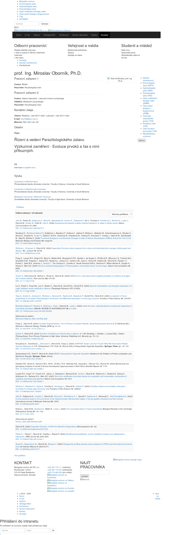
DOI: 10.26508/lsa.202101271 (28, 449)
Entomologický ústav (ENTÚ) (149, 84)
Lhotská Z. (39, 396)
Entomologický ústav (27, 4)
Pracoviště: (19, 87)
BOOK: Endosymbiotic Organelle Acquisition (72, 353)
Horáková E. (39, 409)
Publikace (20, 207)
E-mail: (17, 119)
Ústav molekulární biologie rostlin (32, 11)
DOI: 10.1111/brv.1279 (25, 414)
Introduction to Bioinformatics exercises (30, 189)
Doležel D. (80, 386)
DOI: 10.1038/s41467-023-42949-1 (30, 381)
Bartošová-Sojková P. (35, 233)
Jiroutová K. (36, 296)
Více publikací (19, 455)
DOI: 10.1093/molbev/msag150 (28, 243)
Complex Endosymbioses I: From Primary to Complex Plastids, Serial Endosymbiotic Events (75, 323)
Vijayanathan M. (30, 444)
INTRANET (23, 19)
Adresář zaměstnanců (28, 62)
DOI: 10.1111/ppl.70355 (25, 291)
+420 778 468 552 (54, 472)
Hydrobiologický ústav (28, 6)
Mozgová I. (52, 444)
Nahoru (142, 140)
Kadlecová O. (37, 220)
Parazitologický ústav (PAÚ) (149, 94)
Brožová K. (116, 220)
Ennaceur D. (30, 248)
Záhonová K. (45, 343)
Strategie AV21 (25, 503)
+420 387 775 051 (54, 469)
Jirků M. (19, 220)
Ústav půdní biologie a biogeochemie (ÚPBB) (148, 109)
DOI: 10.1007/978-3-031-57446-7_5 (30, 348)
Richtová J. (20, 248)
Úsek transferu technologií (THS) (150, 129)
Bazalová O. (30, 386)
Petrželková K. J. (70, 396)
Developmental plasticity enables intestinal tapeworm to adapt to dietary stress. (86, 223)
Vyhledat (44, 23)
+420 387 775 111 (54, 467)
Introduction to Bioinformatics (26, 181)
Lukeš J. (125, 220)
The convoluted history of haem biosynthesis (84, 409)
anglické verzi (29, 167)
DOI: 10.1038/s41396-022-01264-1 (30, 439)
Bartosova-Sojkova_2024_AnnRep (31, 318)
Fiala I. (56, 306)
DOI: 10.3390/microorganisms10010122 (32, 429)
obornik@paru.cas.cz (29, 119)
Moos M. (47, 220)
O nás (21, 498)
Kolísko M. (30, 223)
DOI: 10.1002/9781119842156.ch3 (29, 338)
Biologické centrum (27, 1)
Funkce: (17, 84)
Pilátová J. (20, 434)
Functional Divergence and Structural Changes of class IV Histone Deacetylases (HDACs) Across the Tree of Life (86, 238)
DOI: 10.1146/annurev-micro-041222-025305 (34, 311)
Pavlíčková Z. (105, 220)
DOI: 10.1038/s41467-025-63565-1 (30, 271)
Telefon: (17, 115)
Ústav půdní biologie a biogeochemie (34, 14)
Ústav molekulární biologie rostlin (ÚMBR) (150, 100)
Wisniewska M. (57, 220)
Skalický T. (47, 263)
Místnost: (18, 122)
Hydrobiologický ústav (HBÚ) (149, 89)
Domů (21, 496)
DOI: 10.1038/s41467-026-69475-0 (30, 228)
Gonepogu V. (59, 386)
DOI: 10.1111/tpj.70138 (25, 281)
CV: (15, 164)
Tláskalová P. (78, 220)
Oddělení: (18, 101)
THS (21, 16)
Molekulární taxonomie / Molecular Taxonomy (32, 196)
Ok (53, 530)
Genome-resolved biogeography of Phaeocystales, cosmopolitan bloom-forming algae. (73, 266)
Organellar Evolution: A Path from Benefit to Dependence (54, 426)
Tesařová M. (67, 296)
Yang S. (19, 296)
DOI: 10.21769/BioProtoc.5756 (28, 253)
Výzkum (22, 501)
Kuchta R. (68, 220)
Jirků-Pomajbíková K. (118, 396)
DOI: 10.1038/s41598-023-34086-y (30, 368)
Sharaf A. (19, 444)
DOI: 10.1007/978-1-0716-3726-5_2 (30, 328)
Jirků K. (46, 223)
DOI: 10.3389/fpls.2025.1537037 (29, 301)
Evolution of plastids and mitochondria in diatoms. (59, 333)
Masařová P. (78, 296)
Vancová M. (56, 296)
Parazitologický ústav (27, 9)
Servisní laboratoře (27, 508)
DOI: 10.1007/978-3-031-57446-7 (29, 358)
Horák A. (81, 373)
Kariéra (22, 511)
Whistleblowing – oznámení (149, 134)
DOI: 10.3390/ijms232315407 (27, 404)
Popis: (17, 133)
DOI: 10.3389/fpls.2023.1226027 (29, 391)
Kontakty (22, 60)
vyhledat (84, 476)
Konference (24, 506)
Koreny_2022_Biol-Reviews (29, 421)
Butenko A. (38, 306)
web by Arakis (157, 496)
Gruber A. (38, 235)
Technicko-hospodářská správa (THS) (148, 118)
